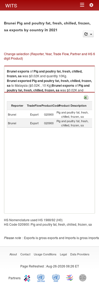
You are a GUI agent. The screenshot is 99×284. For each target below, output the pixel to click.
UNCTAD (42, 277)
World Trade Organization (70, 277)
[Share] (88, 34)
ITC (28, 277)
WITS (11, 5)
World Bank (84, 277)
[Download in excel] (86, 96)
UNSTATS (56, 277)
